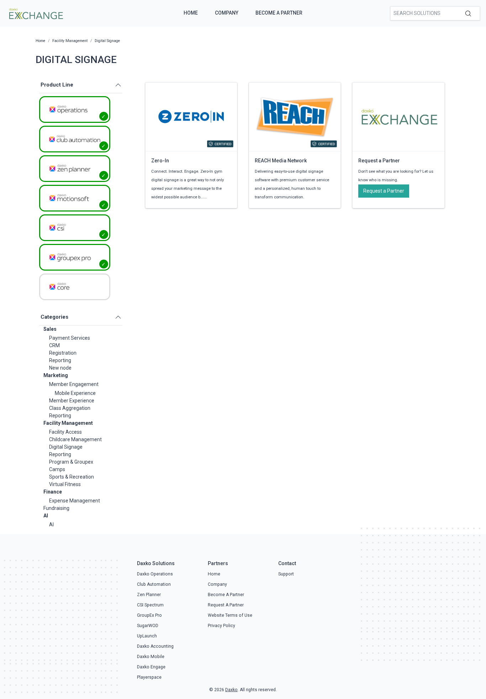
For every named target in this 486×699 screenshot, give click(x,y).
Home (191, 13)
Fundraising (56, 508)
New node (60, 368)
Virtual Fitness (65, 484)
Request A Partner (226, 605)
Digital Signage (66, 447)
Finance (52, 492)
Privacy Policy (221, 625)
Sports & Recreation (71, 477)
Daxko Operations (155, 574)
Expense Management (74, 501)
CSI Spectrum (150, 605)
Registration (62, 353)
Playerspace (149, 677)
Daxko (231, 689)
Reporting (60, 360)
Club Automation (154, 584)
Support (286, 574)
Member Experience (71, 400)
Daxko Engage (151, 666)
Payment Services (69, 338)
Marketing (55, 375)
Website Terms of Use (230, 615)
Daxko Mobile (150, 656)
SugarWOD (147, 625)
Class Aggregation (69, 408)
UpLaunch (147, 635)
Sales (50, 329)
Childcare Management (75, 439)
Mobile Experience (75, 393)
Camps (57, 469)
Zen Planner (149, 594)
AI (45, 515)
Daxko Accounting (155, 646)
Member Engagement (74, 384)
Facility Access (65, 432)
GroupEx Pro (149, 615)
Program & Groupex (71, 462)
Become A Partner (278, 13)
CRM (54, 345)
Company (226, 13)
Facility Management (68, 423)
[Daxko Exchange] (35, 13)
